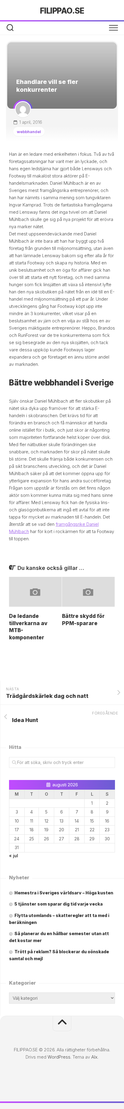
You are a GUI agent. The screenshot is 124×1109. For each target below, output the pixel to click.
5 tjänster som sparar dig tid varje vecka (58, 903)
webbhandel (29, 131)
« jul (13, 855)
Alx (94, 1057)
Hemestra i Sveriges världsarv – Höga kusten (63, 892)
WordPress (59, 1057)
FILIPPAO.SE (62, 10)
